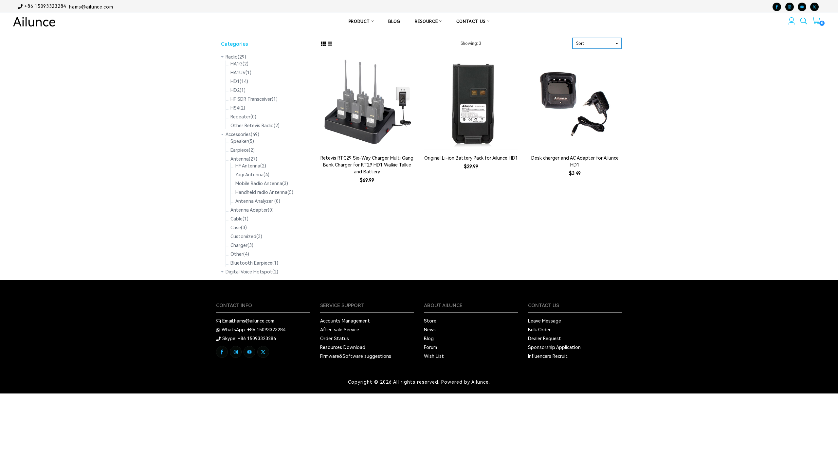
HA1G (239, 63)
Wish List (434, 356)
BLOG (394, 21)
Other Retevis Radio (255, 125)
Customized (246, 236)
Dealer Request (544, 338)
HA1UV (240, 72)
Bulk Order (539, 329)
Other (239, 254)
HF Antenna (250, 165)
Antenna (243, 159)
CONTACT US (471, 21)
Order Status (334, 338)
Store (430, 320)
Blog (429, 338)
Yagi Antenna (252, 174)
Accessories (242, 134)
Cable (239, 218)
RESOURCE (427, 21)
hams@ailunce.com (91, 6)
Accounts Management (345, 320)
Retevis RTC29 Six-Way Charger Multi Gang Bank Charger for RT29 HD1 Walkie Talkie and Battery (366, 164)
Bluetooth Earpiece (254, 263)
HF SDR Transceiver (254, 99)
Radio (236, 57)
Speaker (242, 141)
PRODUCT (360, 21)
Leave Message (544, 320)
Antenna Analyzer (257, 201)
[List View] (330, 43)
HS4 (237, 108)
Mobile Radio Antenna (261, 183)
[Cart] (816, 22)
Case (238, 227)
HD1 (239, 81)
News (430, 329)
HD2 (238, 90)
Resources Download (342, 347)
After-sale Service (339, 329)
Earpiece (242, 150)
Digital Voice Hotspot (252, 271)
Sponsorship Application (554, 347)
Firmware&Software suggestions (355, 356)
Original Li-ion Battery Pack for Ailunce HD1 (471, 158)
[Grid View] (323, 43)
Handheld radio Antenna (264, 192)
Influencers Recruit (548, 356)
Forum (430, 347)
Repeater (243, 116)
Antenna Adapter (252, 210)
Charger (241, 245)
